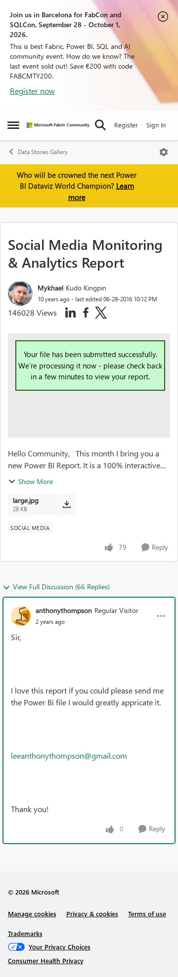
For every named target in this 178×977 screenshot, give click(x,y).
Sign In (156, 125)
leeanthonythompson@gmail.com (69, 755)
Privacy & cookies (92, 913)
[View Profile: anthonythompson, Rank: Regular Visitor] (21, 616)
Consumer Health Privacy (46, 960)
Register (126, 125)
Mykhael (50, 287)
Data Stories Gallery (43, 152)
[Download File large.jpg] (66, 504)
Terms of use (147, 913)
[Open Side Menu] (13, 125)
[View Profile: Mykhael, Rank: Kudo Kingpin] (20, 293)
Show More (35, 481)
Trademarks (25, 933)
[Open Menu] (164, 152)
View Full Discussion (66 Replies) (61, 586)
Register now (32, 90)
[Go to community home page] (58, 125)
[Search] (100, 125)
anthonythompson (64, 610)
